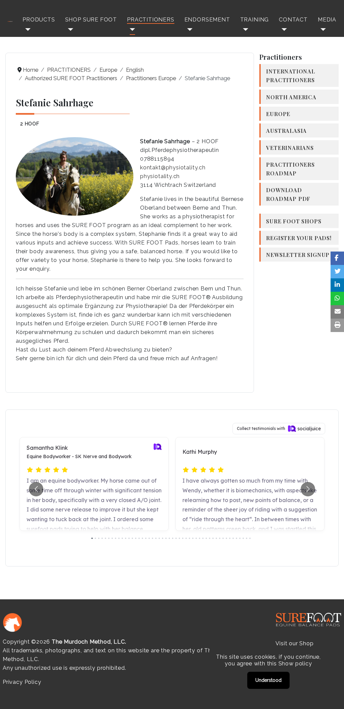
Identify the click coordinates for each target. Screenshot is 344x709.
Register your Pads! (299, 237)
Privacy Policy (22, 682)
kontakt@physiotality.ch (173, 167)
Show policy (295, 663)
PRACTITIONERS (150, 19)
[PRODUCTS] (27, 29)
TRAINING (254, 19)
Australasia (286, 130)
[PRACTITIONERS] (131, 29)
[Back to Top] (332, 697)
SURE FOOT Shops (293, 221)
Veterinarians (290, 147)
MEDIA (327, 19)
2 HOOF (29, 123)
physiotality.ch (160, 176)
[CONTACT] (283, 29)
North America (291, 97)
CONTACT (293, 19)
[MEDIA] (322, 29)
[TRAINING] (244, 29)
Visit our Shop (294, 643)
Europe (278, 113)
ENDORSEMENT (207, 19)
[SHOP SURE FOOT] (69, 29)
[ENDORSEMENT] (188, 29)
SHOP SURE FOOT (91, 19)
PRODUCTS (39, 19)
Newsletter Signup (298, 254)
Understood (268, 680)
